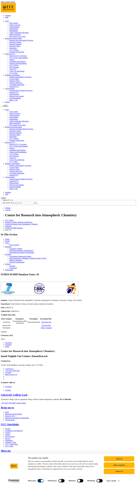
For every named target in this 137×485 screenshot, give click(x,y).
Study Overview (15, 25)
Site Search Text (8, 203)
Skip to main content (8, 2)
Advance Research (15, 83)
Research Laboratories (17, 262)
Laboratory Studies (15, 249)
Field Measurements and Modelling (21, 250)
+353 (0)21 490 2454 (12, 371)
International (13, 31)
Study (7, 412)
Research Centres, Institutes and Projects (18, 222)
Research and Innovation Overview (21, 40)
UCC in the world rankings (18, 58)
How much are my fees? (17, 36)
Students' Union (10, 442)
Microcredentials (15, 34)
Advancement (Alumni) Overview (21, 90)
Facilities (8, 254)
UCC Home (9, 220)
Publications (9, 270)
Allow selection (119, 465)
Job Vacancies (14, 67)
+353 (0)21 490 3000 (8, 403)
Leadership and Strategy (17, 61)
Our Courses (13, 23)
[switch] (61, 480)
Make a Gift (13, 100)
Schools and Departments (18, 63)
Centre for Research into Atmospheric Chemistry (21, 224)
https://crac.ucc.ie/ (11, 374)
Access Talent (14, 79)
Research (8, 226)
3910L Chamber (46, 328)
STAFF (7, 429)
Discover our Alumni (16, 96)
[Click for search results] (38, 203)
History (11, 60)
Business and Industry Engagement (17, 418)
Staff (6, 17)
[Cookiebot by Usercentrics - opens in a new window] (13, 480)
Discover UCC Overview (18, 56)
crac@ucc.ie (9, 369)
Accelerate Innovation (16, 85)
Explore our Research (16, 52)
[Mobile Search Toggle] (2, 106)
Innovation (13, 48)
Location (8, 372)
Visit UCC (13, 69)
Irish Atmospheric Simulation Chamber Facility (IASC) (28, 258)
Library (7, 435)
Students (8, 15)
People (7, 241)
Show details (111, 481)
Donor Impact (14, 94)
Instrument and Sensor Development (21, 252)
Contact (7, 433)
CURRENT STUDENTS (14, 431)
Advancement (10, 420)
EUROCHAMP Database (14, 228)
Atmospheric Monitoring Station (20, 256)
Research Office (14, 46)
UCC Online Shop (11, 444)
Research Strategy (15, 44)
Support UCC (14, 87)
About (7, 239)
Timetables (8, 440)
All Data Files (46, 325)
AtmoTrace (13, 268)
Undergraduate (14, 27)
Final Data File (46, 322)
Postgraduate (13, 29)
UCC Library (14, 65)
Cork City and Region (16, 71)
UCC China (13, 73)
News (7, 243)
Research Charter (15, 42)
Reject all (119, 471)
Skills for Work (14, 81)
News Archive (14, 245)
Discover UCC (10, 416)
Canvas (7, 438)
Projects (7, 264)
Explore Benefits (15, 98)
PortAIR (12, 266)
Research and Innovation (13, 414)
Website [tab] (7, 208)
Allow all (119, 459)
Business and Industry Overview (20, 77)
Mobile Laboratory (15, 260)
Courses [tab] (8, 210)
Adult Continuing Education (19, 33)
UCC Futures (14, 50)
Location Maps (21, 403)
